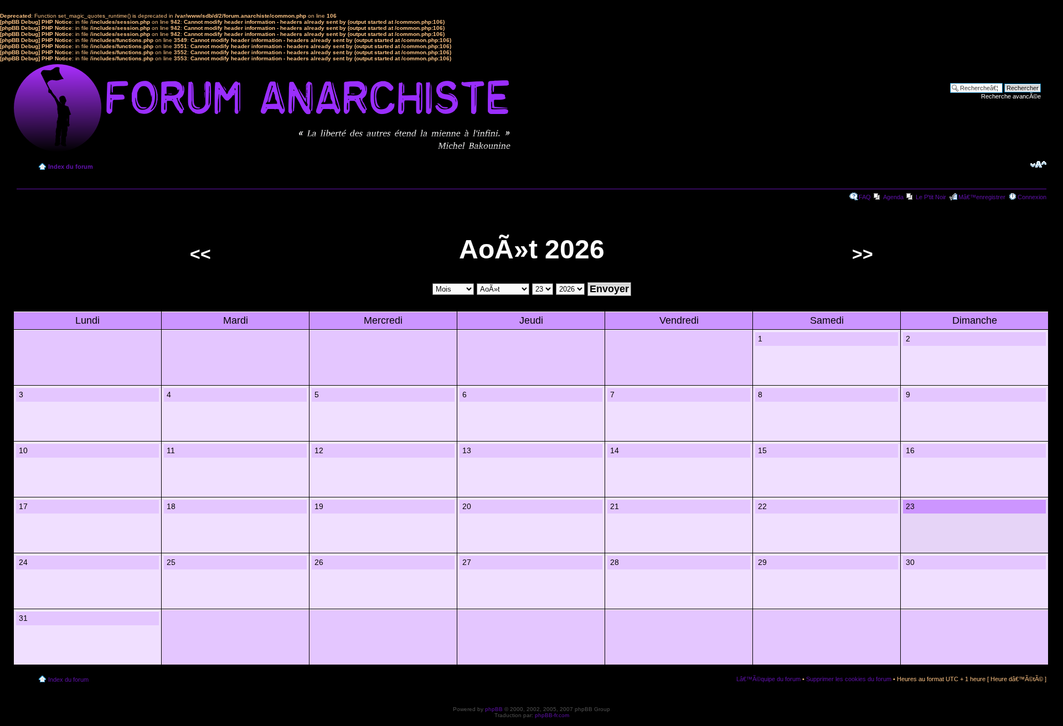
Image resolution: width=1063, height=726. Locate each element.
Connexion (1032, 197)
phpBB (494, 709)
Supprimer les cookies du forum (848, 679)
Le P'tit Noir (931, 197)
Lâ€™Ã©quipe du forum (768, 679)
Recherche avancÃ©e (1011, 96)
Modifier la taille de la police (1038, 164)
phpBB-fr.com (552, 715)
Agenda (893, 197)
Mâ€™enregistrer (981, 197)
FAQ (865, 197)
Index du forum (70, 166)
